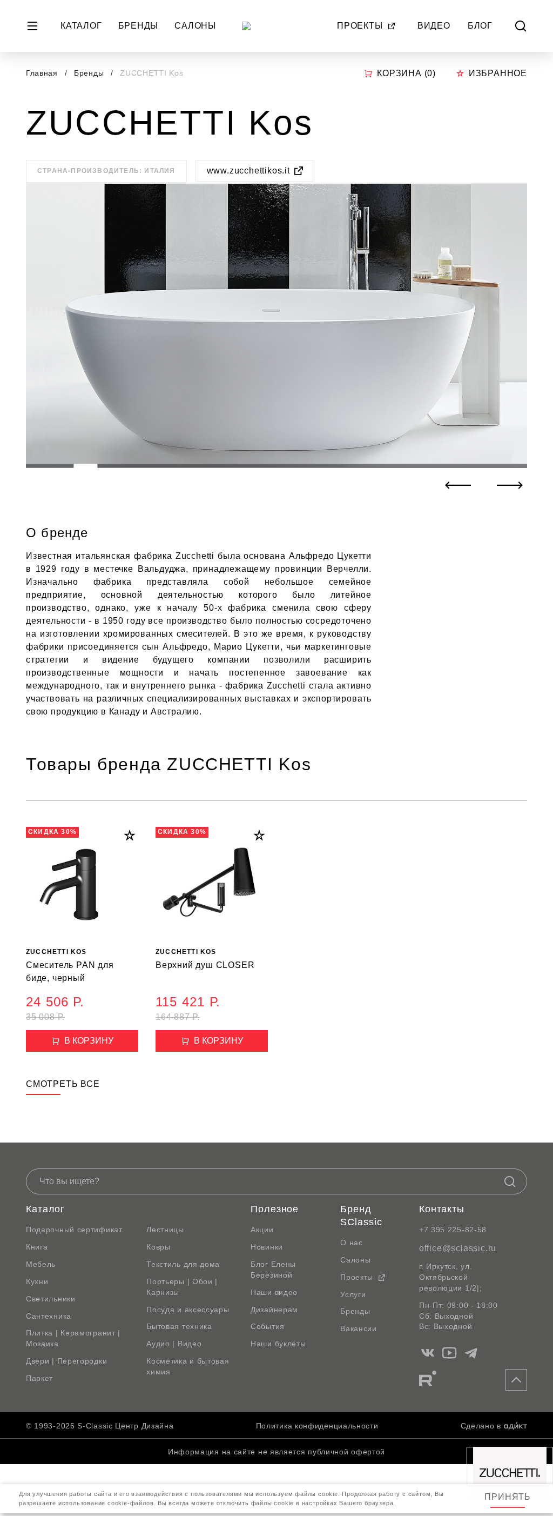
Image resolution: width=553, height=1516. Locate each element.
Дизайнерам (274, 1309)
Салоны (195, 25)
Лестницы (165, 1229)
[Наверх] (516, 1380)
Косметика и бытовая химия (187, 1366)
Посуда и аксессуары (187, 1309)
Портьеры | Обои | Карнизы (182, 1287)
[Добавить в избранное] (129, 835)
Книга (37, 1247)
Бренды (138, 25)
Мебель (41, 1264)
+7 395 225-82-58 (453, 1229)
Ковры (158, 1247)
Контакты (441, 1209)
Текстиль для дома (183, 1264)
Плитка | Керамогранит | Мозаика (73, 1338)
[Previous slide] (458, 485)
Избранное (498, 73)
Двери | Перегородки (66, 1361)
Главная (42, 73)
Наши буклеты (278, 1343)
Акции (262, 1229)
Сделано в (481, 1425)
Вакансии (358, 1328)
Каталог (81, 25)
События (268, 1326)
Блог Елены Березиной (273, 1269)
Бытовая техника (179, 1326)
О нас (351, 1242)
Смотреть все (63, 1083)
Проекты (360, 25)
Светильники (51, 1298)
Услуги (353, 1294)
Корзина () (406, 73)
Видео (433, 25)
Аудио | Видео (173, 1343)
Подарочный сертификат (74, 1229)
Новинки (267, 1247)
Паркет (39, 1378)
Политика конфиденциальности (317, 1425)
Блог (480, 25)
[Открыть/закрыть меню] (32, 25)
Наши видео (274, 1292)
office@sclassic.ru (457, 1248)
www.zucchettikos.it (248, 170)
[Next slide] (510, 485)
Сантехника (48, 1316)
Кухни (37, 1281)
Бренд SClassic (361, 1215)
